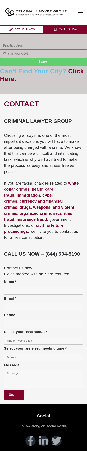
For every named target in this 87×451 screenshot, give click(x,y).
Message (11, 365)
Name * (10, 282)
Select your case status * (25, 332)
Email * (10, 298)
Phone (9, 315)
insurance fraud (32, 219)
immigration (28, 195)
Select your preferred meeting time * (35, 348)
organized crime (35, 213)
